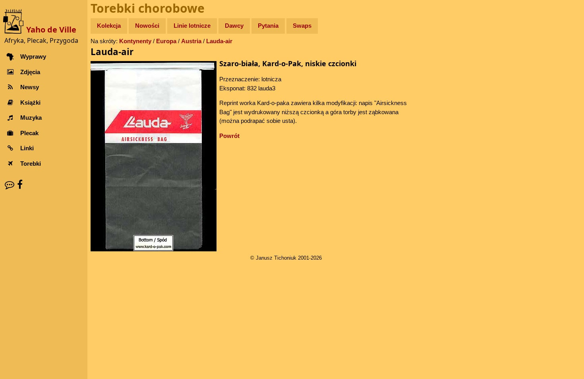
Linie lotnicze (192, 25)
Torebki (30, 163)
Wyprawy (33, 56)
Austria (191, 41)
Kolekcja (109, 25)
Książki (30, 102)
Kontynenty (135, 41)
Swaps (302, 25)
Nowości (147, 25)
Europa (166, 41)
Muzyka (31, 117)
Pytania (268, 25)
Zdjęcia (30, 72)
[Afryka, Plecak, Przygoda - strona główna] (14, 20)
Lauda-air (219, 41)
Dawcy (234, 25)
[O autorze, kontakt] (9, 184)
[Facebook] (20, 184)
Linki (27, 148)
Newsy (29, 87)
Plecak (29, 133)
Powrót (229, 135)
